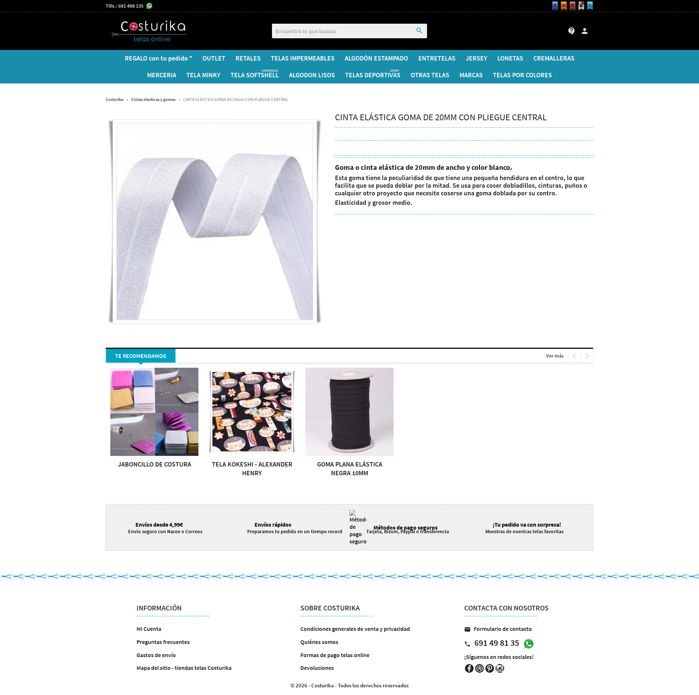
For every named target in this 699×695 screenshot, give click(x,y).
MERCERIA (161, 75)
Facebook (469, 668)
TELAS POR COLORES (522, 75)
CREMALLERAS (553, 58)
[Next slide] (587, 356)
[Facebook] (554, 6)
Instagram (499, 668)
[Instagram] (580, 6)
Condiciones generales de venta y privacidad (355, 628)
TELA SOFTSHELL (254, 74)
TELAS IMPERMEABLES (303, 58)
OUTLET (213, 58)
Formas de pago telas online (335, 655)
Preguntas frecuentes (163, 641)
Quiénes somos (319, 641)
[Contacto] (589, 6)
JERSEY (476, 58)
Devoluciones (317, 667)
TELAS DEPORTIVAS (372, 74)
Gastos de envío (156, 655)
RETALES (248, 58)
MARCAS (471, 75)
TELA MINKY (203, 75)
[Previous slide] (574, 356)
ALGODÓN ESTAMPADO (376, 58)
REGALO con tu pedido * (158, 58)
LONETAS (510, 58)
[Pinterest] (571, 6)
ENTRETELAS (436, 58)
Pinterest (489, 668)
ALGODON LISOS (312, 75)
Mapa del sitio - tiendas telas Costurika (184, 667)
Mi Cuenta (149, 628)
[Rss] (562, 6)
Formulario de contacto (498, 628)
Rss (479, 668)
